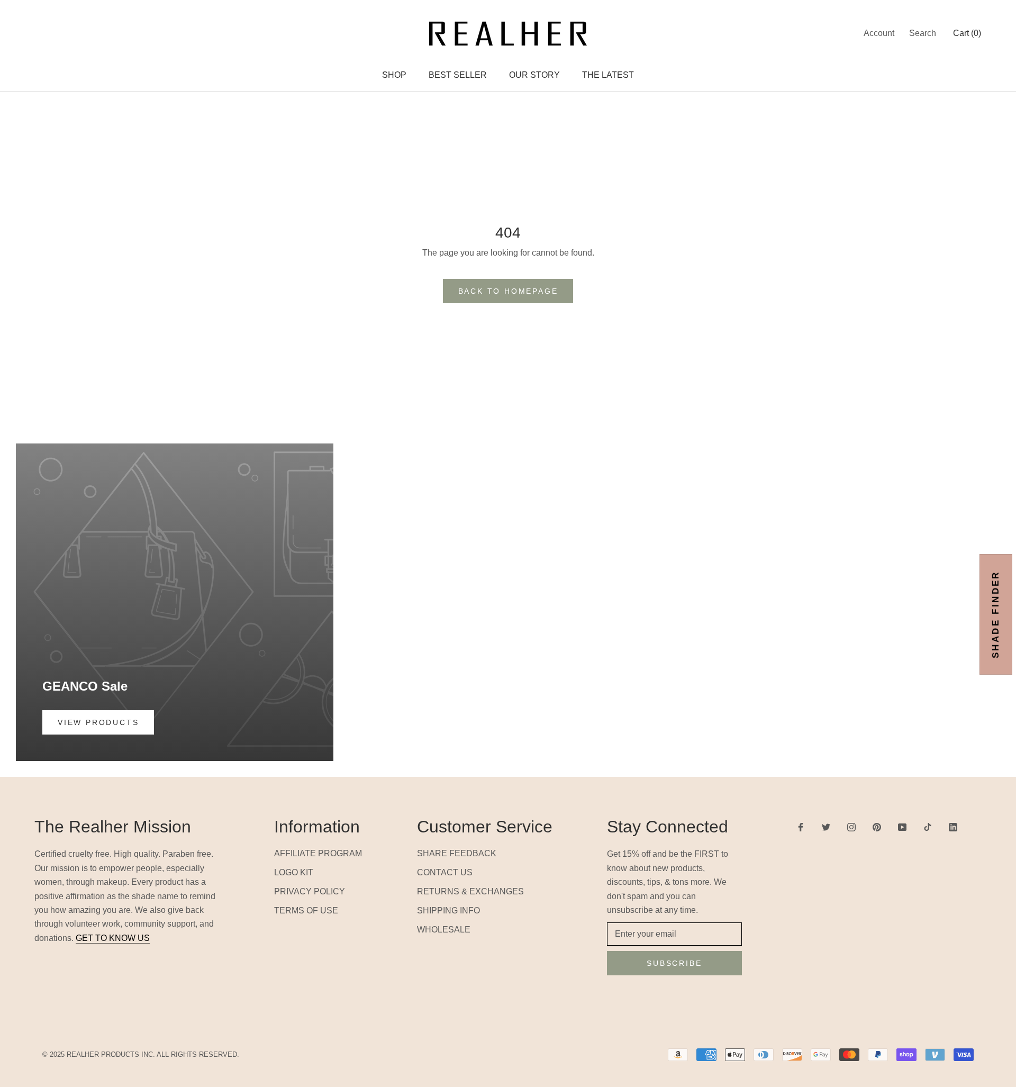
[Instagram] (851, 827)
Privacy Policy (309, 891)
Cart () (967, 33)
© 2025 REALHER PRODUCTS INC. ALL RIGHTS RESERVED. (140, 1054)
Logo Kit (293, 872)
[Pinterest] (877, 827)
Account (879, 33)
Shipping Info (448, 910)
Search (922, 33)
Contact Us (445, 872)
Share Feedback (456, 853)
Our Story (534, 74)
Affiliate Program (318, 853)
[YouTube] (902, 827)
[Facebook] (800, 827)
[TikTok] (927, 827)
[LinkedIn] (953, 827)
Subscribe (674, 963)
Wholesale (443, 929)
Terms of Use (306, 910)
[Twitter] (826, 827)
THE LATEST (608, 74)
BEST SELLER (458, 74)
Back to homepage (508, 291)
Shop (394, 74)
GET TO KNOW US (113, 938)
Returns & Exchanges (470, 891)
